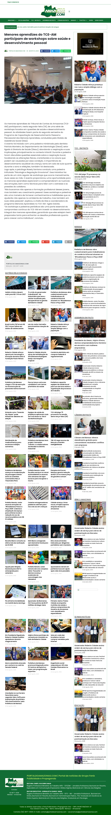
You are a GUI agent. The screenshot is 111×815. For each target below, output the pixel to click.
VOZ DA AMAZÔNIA (23, 20)
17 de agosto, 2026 (87, 207)
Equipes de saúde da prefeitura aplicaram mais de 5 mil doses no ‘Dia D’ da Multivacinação (38, 415)
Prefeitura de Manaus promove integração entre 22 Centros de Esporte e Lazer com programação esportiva (38, 667)
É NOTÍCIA (82, 20)
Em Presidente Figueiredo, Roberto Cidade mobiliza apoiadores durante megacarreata (15, 638)
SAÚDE (91, 20)
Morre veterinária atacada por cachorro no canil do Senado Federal (15, 665)
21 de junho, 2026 (87, 547)
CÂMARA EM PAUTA (63, 20)
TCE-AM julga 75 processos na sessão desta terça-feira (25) (59, 414)
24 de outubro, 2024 (88, 557)
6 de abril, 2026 (86, 407)
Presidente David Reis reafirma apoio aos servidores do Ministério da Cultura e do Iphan (93, 465)
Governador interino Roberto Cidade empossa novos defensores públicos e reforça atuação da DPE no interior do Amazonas (92, 370)
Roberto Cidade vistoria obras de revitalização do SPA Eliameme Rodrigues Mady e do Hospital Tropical (38, 356)
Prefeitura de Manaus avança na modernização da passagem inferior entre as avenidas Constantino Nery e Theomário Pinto (15, 475)
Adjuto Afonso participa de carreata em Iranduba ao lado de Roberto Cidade (38, 637)
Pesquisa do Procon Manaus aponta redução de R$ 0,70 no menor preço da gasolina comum (61, 473)
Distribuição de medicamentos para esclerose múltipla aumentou (13, 443)
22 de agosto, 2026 (87, 140)
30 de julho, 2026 (87, 362)
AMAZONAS (11, 20)
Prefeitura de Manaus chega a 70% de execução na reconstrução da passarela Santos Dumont (15, 385)
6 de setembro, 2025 (88, 459)
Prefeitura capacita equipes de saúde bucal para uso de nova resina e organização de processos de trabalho (61, 386)
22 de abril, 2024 (87, 582)
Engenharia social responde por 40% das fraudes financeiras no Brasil (59, 666)
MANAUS (73, 20)
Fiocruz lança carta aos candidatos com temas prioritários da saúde (37, 384)
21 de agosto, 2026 (87, 189)
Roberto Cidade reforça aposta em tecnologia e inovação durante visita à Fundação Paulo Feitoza (15, 355)
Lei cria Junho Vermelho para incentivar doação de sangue (38, 326)
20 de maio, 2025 (87, 479)
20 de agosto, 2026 (87, 199)
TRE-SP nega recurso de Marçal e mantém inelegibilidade (60, 442)
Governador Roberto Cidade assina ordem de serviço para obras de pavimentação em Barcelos (89, 530)
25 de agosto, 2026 (80, 259)
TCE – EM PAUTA (35, 20)
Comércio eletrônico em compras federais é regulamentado (60, 354)
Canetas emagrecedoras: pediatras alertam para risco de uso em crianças (38, 504)
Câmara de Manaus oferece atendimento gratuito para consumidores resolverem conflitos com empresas (89, 441)
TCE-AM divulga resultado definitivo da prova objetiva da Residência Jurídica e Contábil (93, 185)
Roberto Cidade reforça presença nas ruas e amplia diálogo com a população (60, 327)
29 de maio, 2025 (87, 469)
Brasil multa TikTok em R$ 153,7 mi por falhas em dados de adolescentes (15, 326)
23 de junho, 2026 (79, 535)
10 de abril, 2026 (86, 376)
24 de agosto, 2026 (80, 92)
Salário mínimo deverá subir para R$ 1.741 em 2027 (15, 293)
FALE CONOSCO (13, 2)
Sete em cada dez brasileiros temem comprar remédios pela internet (60, 638)
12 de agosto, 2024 (87, 570)
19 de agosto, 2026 (80, 350)
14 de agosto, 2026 (87, 219)
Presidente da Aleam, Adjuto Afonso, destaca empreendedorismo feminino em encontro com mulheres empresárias (90, 344)
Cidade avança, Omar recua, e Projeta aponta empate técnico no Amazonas (60, 505)
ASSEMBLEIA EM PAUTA (49, 20)
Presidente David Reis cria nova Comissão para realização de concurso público (93, 475)
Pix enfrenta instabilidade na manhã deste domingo (15, 602)
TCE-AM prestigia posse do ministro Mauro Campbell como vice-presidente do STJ (93, 195)
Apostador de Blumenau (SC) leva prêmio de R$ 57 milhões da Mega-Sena (38, 603)
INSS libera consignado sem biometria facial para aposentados (38, 543)
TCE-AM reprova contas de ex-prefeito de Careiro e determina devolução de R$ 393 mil (93, 215)
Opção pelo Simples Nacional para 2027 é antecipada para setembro (13, 570)
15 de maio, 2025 (87, 491)
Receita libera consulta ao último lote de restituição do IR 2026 (15, 543)
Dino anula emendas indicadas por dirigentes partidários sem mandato (61, 543)
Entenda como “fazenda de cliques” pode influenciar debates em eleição (14, 415)
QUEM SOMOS (99, 20)
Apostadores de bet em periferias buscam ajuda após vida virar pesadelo (60, 569)
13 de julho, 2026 (79, 447)
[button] (45, 51)
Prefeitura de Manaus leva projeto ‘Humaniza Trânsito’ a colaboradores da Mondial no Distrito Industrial (38, 444)
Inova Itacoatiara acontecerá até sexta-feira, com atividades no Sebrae (94, 553)
